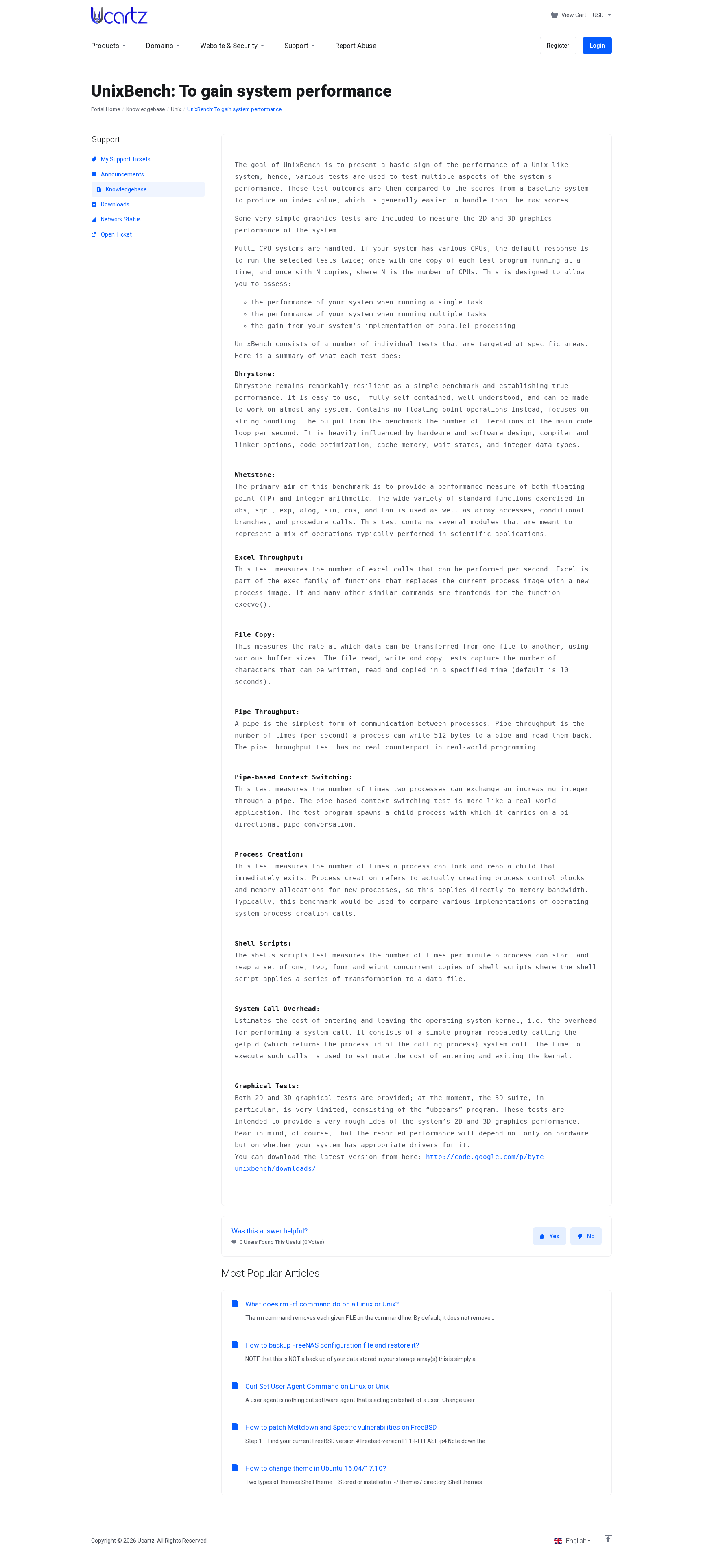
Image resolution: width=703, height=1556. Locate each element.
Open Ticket (116, 234)
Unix (176, 109)
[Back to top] (608, 1538)
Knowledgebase (145, 109)
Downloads (114, 204)
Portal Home (105, 109)
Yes (554, 1236)
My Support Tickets (125, 159)
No (591, 1236)
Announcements (122, 174)
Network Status (120, 219)
